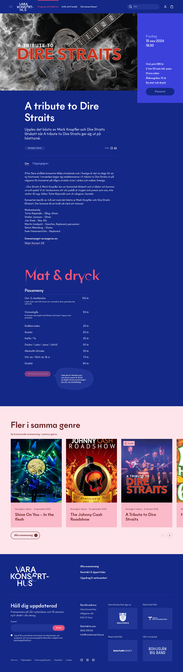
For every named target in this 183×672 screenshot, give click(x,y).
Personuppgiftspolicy (43, 660)
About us (14, 660)
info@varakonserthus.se (92, 635)
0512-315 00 (86, 631)
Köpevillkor (58, 660)
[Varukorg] (171, 6)
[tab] (27, 164)
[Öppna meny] (11, 7)
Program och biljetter (48, 7)
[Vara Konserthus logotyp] (25, 6)
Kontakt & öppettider (93, 572)
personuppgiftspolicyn (22, 640)
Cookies (69, 660)
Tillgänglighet (26, 660)
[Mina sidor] (165, 6)
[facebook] (111, 148)
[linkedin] (93, 660)
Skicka (58, 628)
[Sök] (130, 6)
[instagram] (87, 660)
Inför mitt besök (69, 7)
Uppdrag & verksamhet (93, 578)
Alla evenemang (89, 566)
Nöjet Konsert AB (34, 243)
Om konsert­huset (88, 7)
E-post (14, 622)
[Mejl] (115, 148)
